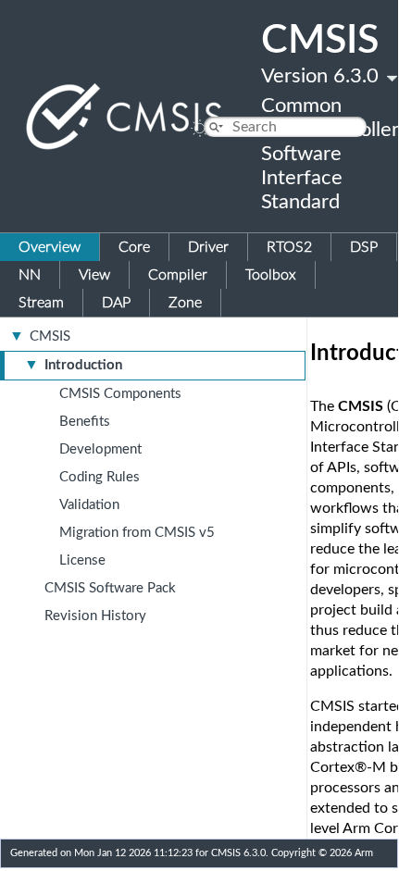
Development (100, 449)
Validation (89, 505)
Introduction (83, 365)
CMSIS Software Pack (110, 588)
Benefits (84, 422)
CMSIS (50, 336)
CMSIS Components (120, 394)
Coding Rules (99, 477)
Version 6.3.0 (320, 76)
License (82, 560)
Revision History (95, 616)
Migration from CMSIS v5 (137, 533)
